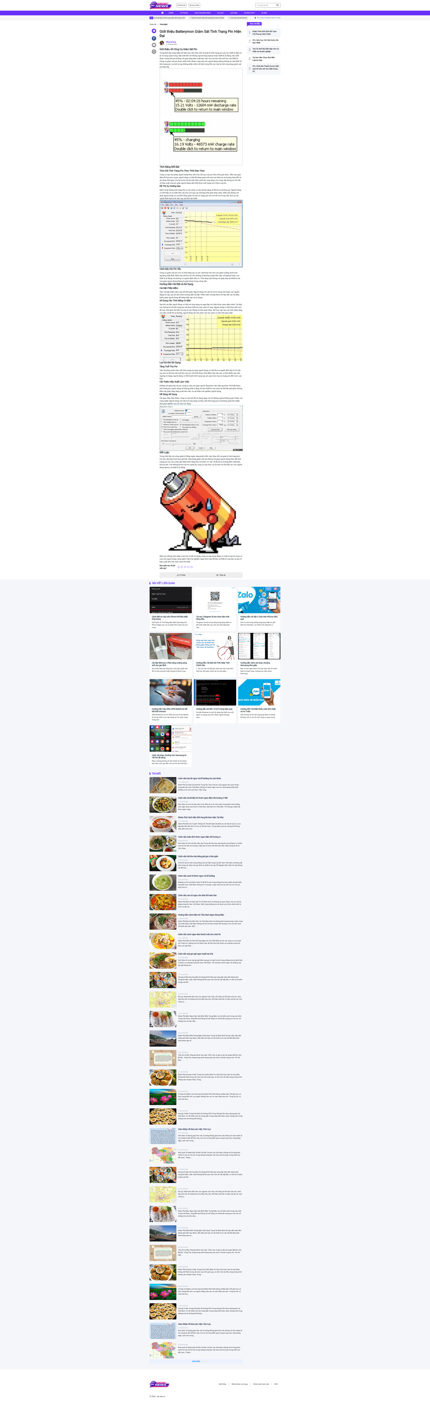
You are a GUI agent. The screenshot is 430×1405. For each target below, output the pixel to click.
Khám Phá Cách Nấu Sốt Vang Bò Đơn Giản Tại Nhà (201, 817)
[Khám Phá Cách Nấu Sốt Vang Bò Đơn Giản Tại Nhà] (162, 824)
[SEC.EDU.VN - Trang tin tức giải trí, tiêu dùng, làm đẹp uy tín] (161, 5)
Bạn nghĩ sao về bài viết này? (167, 567)
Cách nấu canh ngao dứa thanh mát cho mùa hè (199, 934)
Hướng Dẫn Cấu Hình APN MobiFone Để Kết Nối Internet (169, 710)
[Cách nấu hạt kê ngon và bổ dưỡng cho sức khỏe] (162, 785)
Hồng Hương (171, 42)
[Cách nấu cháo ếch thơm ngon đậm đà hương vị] (162, 844)
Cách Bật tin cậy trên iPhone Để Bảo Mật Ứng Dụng (170, 617)
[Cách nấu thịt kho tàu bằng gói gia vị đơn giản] (162, 863)
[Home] (154, 31)
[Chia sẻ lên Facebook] (154, 38)
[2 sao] (182, 567)
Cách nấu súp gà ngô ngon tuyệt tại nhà (195, 954)
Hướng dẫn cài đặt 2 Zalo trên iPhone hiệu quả (259, 617)
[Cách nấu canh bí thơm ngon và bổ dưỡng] (162, 883)
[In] (154, 51)
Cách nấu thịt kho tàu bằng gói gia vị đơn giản (192, 18)
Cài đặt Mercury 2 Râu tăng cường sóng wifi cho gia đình (169, 664)
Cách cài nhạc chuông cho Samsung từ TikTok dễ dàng (169, 756)
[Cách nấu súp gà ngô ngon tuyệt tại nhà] (162, 960)
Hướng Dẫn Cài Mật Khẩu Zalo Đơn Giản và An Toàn (258, 710)
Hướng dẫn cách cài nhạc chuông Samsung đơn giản (255, 664)
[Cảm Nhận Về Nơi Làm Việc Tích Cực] (162, 1136)
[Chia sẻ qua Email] (154, 45)
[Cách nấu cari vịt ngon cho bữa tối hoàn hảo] (162, 902)
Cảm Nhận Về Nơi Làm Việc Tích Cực (194, 1129)
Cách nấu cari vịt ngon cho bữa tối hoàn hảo (197, 895)
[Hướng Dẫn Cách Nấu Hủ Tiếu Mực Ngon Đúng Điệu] (162, 922)
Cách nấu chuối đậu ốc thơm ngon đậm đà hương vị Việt (203, 798)
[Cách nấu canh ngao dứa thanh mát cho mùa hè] (162, 941)
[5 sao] (191, 567)
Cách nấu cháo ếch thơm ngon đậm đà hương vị (156, 18)
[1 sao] (178, 567)
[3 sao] (185, 567)
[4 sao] (188, 567)
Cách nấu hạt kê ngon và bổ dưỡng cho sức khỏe (199, 778)
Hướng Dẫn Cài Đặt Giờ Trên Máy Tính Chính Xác (213, 664)
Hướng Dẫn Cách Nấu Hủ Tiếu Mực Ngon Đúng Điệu (201, 915)
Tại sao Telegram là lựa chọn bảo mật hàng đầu (212, 617)
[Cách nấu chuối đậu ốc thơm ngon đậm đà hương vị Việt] (162, 805)
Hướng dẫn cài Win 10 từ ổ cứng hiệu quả (214, 709)
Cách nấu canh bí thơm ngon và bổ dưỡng (226, 18)
